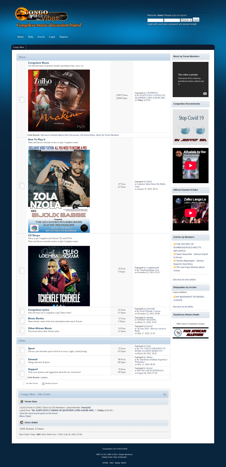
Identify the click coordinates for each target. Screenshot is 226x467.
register (183, 15)
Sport (31, 348)
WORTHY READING (146, 320)
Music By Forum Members (107, 135)
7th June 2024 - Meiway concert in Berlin (150, 329)
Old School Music (87, 135)
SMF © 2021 (112, 454)
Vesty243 (86, 407)
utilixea (149, 357)
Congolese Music (38, 63)
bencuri (149, 326)
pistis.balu (150, 308)
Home (20, 37)
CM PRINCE (152, 93)
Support (33, 369)
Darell (148, 181)
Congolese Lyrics (38, 310)
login (174, 15)
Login (52, 37)
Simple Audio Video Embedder (114, 457)
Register (64, 37)
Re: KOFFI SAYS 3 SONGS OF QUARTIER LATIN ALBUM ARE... (150, 96)
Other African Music (40, 328)
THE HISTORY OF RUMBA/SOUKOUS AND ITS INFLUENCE (187, 247)
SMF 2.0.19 (101, 454)
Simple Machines (125, 454)
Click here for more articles (184, 279)
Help (31, 37)
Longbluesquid (152, 267)
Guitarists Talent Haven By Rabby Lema (150, 185)
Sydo (148, 346)
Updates (44, 377)
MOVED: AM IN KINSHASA (150, 370)
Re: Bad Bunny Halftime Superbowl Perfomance (151, 360)
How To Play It (36, 139)
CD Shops (34, 235)
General (32, 359)
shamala (149, 317)
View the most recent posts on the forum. (38, 413)
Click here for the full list (183, 307)
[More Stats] (25, 416)
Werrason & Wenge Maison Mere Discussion (60, 135)
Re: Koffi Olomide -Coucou (148, 311)
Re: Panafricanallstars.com (148, 270)
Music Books (36, 318)
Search (41, 37)
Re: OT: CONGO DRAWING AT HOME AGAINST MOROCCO (150, 349)
